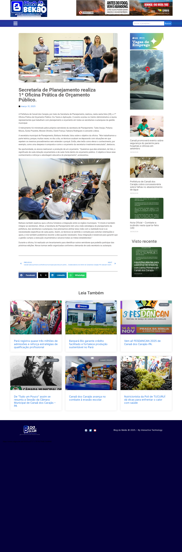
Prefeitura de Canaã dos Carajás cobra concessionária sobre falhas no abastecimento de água (146, 185)
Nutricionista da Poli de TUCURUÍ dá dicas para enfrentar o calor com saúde (144, 399)
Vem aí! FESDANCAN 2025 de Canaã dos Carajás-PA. (142, 342)
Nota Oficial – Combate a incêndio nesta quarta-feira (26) (144, 225)
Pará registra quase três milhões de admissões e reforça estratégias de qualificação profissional (36, 344)
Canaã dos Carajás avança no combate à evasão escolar (87, 398)
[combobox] (148, 23)
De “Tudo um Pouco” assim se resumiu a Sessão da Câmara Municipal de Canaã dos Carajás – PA (35, 401)
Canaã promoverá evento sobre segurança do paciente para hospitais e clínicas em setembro (146, 144)
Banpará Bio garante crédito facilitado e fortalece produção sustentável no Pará (88, 344)
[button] (15, 23)
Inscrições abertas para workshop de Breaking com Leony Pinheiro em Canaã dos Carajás (146, 266)
